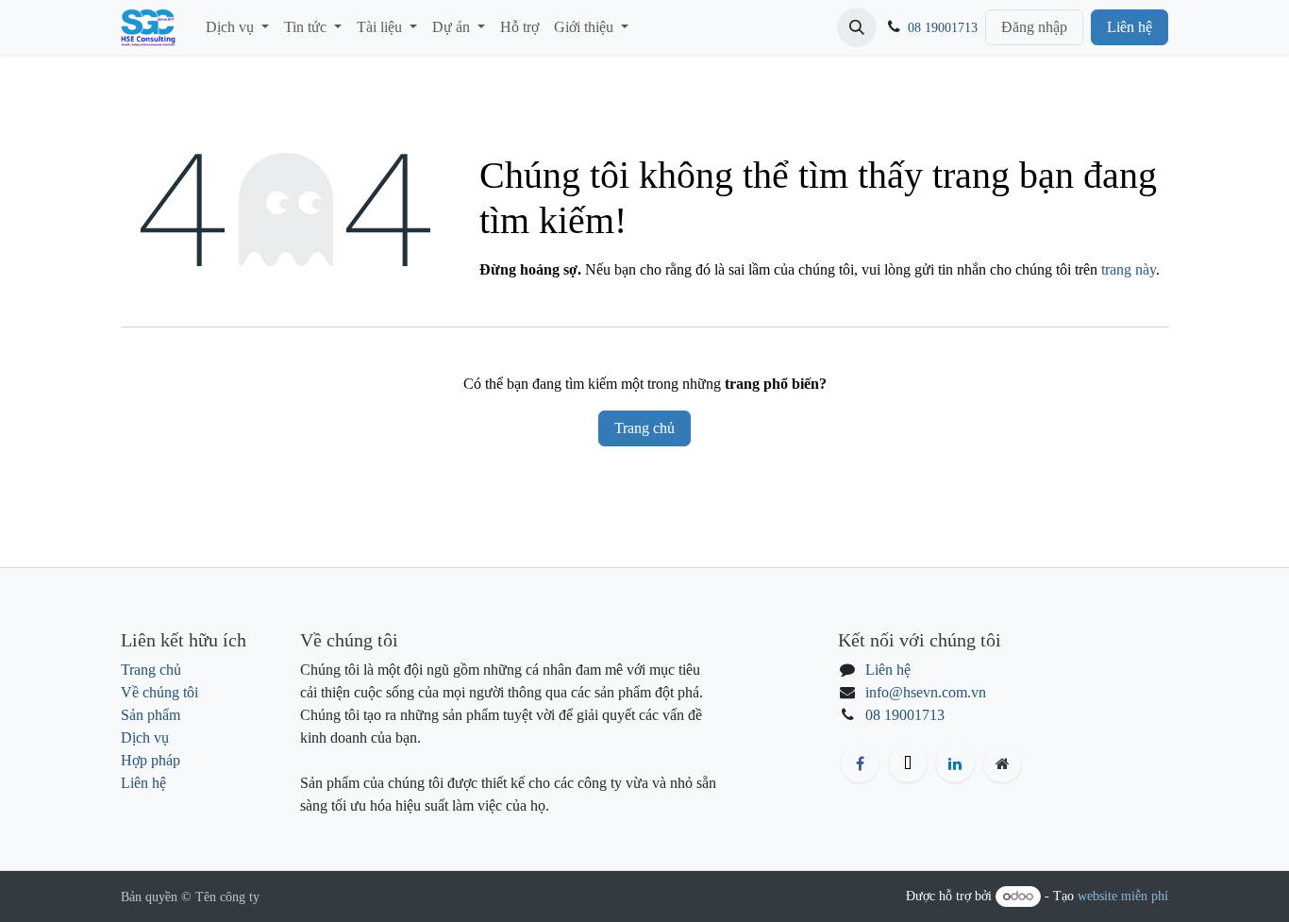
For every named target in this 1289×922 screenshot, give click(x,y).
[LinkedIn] (955, 763)
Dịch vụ (145, 737)
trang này (1128, 269)
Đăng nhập (1034, 27)
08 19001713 (943, 28)
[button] (857, 27)
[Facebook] (860, 763)
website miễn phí (1123, 896)
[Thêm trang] (1002, 763)
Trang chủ (644, 428)
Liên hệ (1129, 27)
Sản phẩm (150, 715)
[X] (908, 763)
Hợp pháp (150, 760)
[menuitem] (237, 27)
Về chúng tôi (159, 692)
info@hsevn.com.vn (925, 692)
